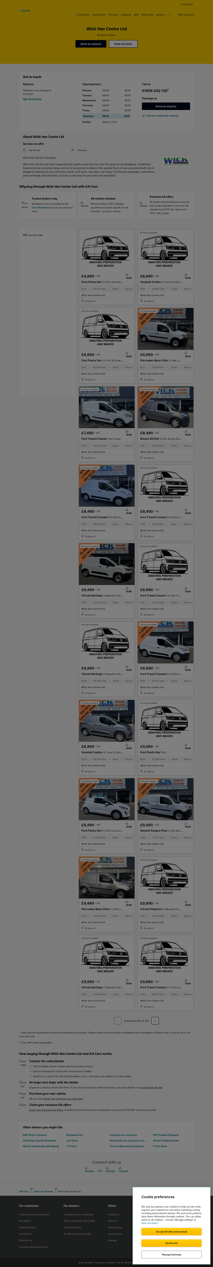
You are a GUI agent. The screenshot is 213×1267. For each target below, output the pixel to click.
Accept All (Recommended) (171, 1231)
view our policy (149, 1223)
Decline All (171, 1243)
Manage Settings (171, 1254)
